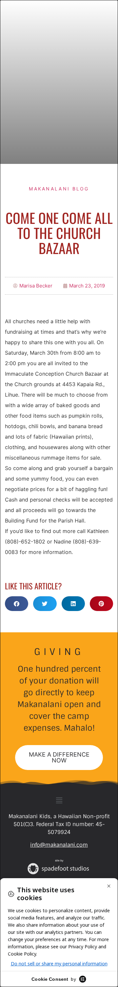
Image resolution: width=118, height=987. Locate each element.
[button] (16, 603)
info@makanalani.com (59, 844)
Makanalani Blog (59, 188)
